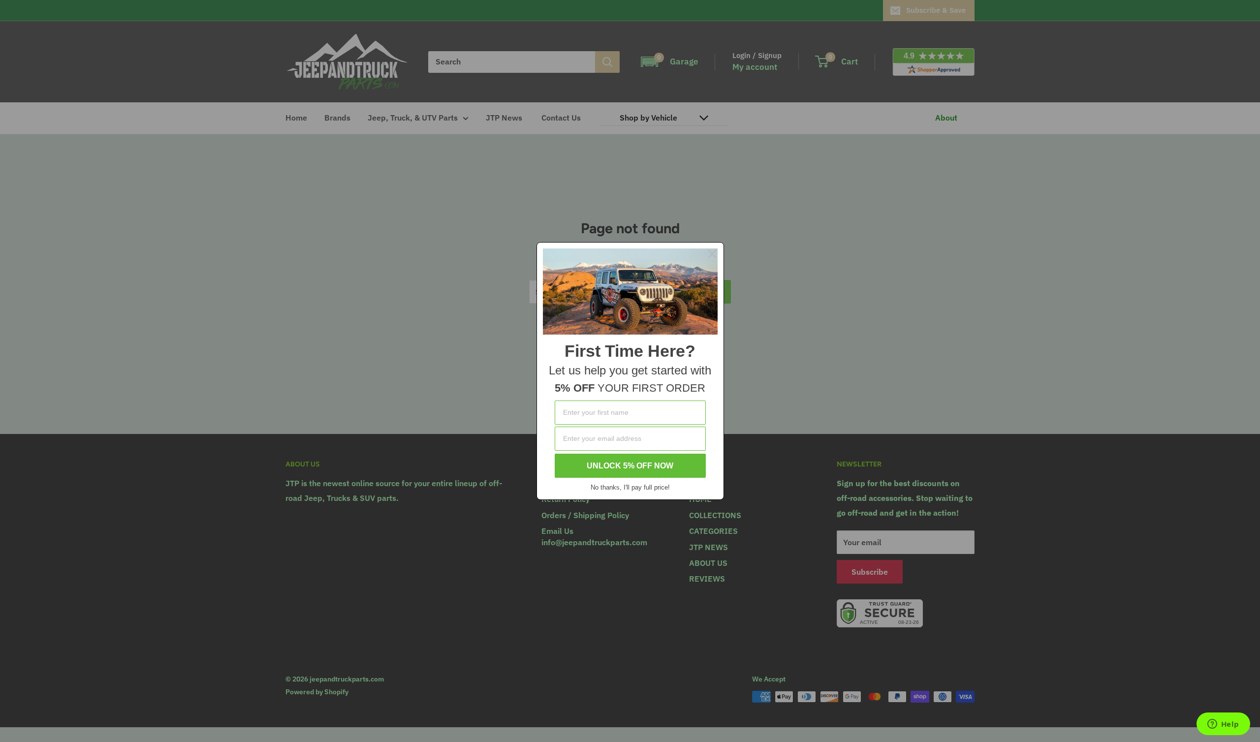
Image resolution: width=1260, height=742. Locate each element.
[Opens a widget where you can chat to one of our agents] (1223, 724)
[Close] (712, 254)
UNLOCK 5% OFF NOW (630, 466)
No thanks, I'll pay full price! (630, 487)
